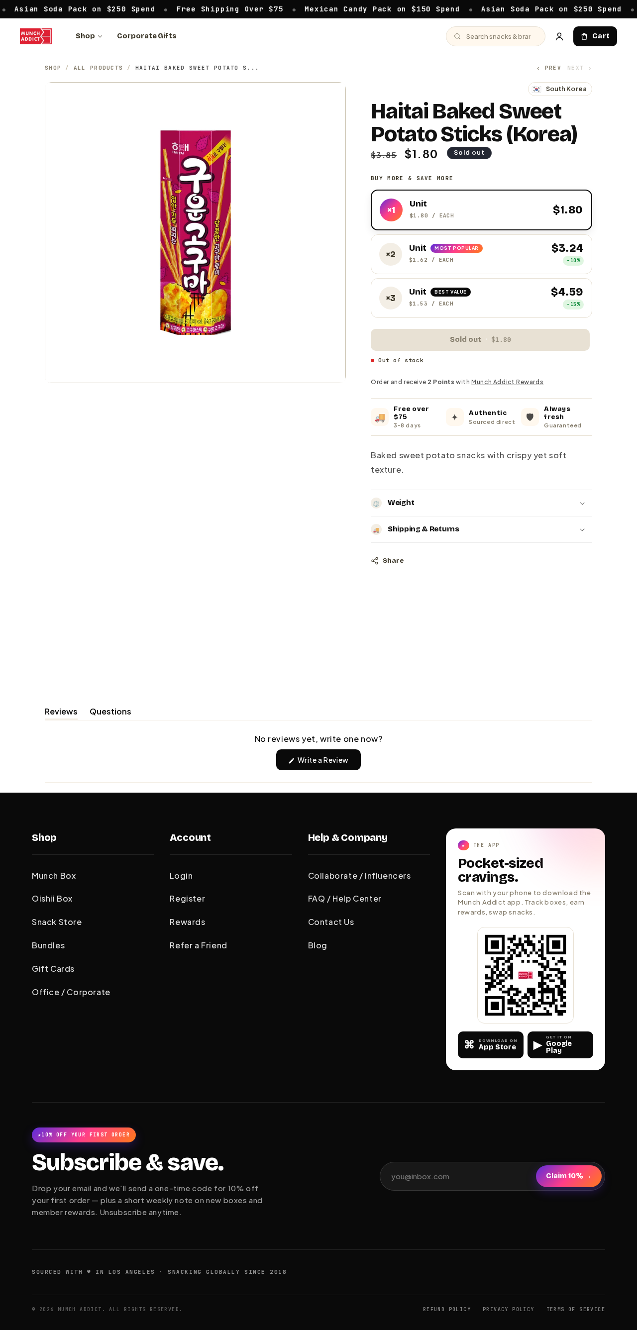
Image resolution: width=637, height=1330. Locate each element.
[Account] (559, 36)
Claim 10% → (569, 1176)
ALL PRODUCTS (98, 67)
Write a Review (329, 762)
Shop (85, 36)
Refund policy (447, 1309)
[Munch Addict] (36, 36)
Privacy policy (508, 1309)
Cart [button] (601, 36)
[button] (481, 503)
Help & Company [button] (348, 837)
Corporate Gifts (147, 36)
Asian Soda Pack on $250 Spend (525, 8)
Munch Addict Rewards (507, 382)
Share (393, 561)
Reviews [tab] (61, 713)
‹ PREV (548, 67)
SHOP (53, 67)
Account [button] (190, 837)
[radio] (481, 210)
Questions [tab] (110, 713)
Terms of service (575, 1309)
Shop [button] (44, 837)
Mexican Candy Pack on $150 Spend (356, 8)
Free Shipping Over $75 (204, 8)
